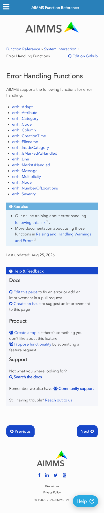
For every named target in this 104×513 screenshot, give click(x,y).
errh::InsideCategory (30, 147)
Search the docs (27, 377)
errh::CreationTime (29, 135)
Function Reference (23, 48)
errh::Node (22, 182)
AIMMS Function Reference (55, 7)
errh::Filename (25, 141)
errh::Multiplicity (26, 176)
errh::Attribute (24, 112)
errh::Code (22, 124)
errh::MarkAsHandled (31, 164)
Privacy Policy (52, 492)
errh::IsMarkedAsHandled (34, 153)
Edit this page (25, 292)
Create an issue (27, 303)
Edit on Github (85, 56)
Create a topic (26, 332)
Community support (76, 388)
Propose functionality (32, 344)
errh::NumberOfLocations (35, 188)
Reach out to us (58, 400)
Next (85, 431)
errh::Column (24, 130)
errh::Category (25, 118)
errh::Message (24, 170)
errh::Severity (24, 193)
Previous (22, 431)
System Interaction (60, 48)
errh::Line (20, 159)
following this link (30, 222)
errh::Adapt (22, 106)
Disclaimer (52, 486)
